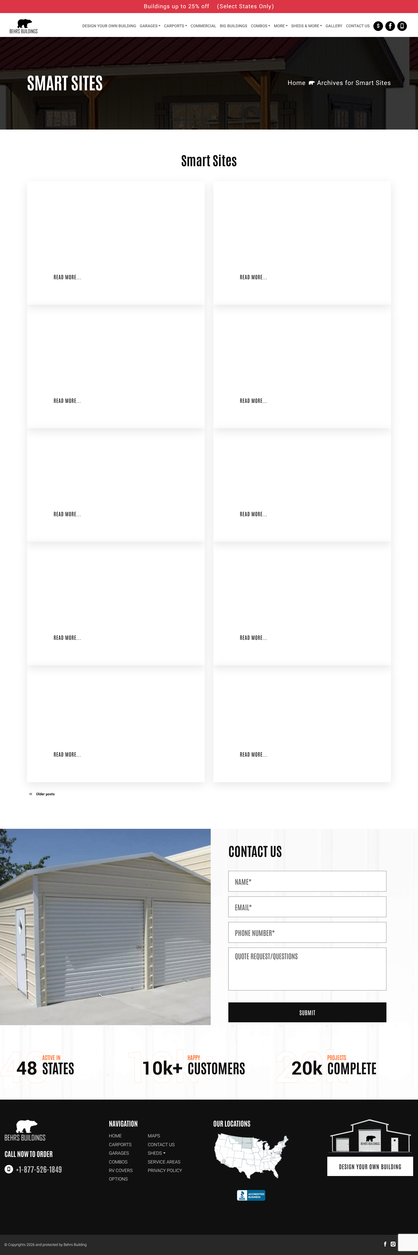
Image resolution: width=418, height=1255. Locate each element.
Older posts (45, 794)
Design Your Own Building (370, 1166)
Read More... (67, 276)
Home (297, 83)
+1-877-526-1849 (402, 26)
